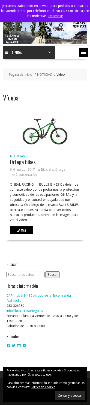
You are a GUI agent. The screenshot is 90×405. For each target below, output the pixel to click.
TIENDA (17, 52)
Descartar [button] (55, 16)
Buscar (52, 274)
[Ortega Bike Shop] (45, 43)
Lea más (21, 230)
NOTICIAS (17, 156)
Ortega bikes (23, 162)
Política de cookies (43, 387)
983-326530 (15, 305)
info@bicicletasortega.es (24, 310)
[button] (83, 52)
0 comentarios (26, 174)
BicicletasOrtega (53, 169)
